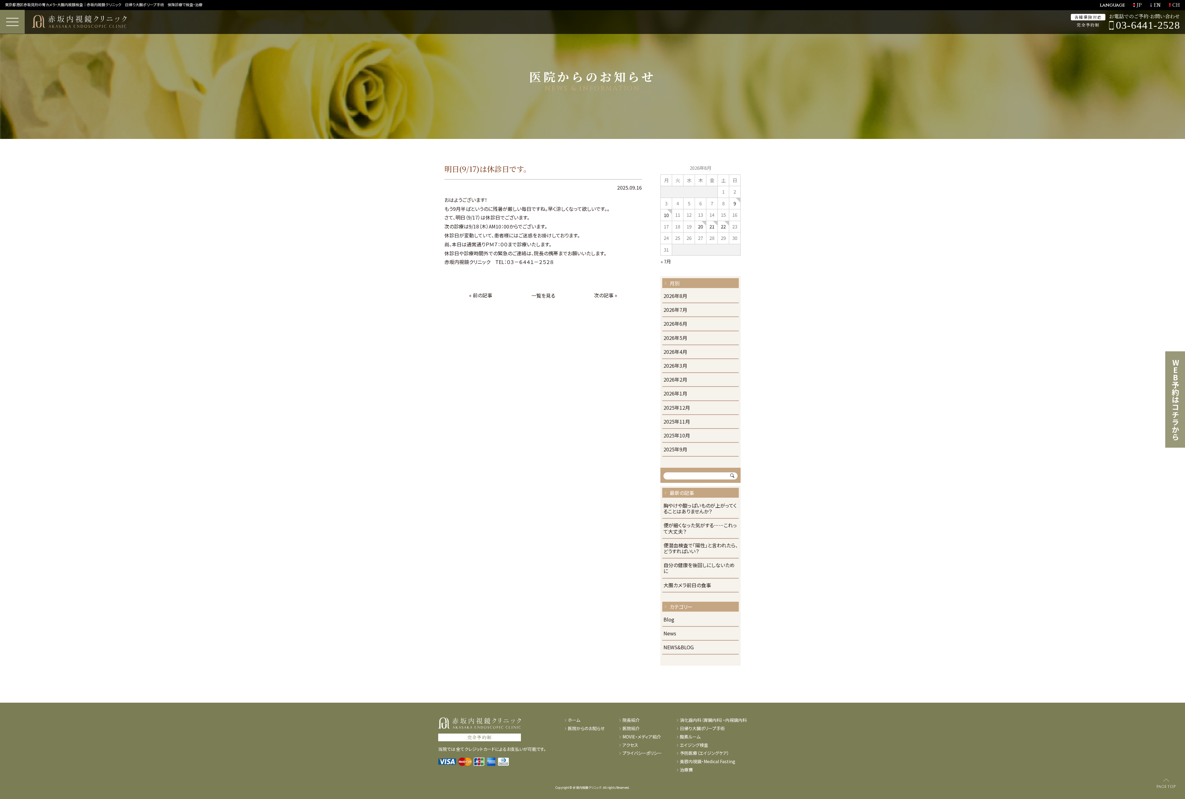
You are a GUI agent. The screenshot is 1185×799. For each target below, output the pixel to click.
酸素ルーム (690, 736)
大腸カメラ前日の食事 (687, 585)
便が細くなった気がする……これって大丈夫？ (700, 528)
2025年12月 (676, 408)
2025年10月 (676, 436)
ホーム (574, 720)
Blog (668, 620)
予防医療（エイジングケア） (704, 753)
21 (711, 226)
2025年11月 (676, 422)
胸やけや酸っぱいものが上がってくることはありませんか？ (700, 509)
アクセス (630, 745)
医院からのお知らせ (586, 728)
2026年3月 (675, 366)
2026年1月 (675, 394)
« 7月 (666, 261)
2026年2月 (675, 380)
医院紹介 (631, 728)
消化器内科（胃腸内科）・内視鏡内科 (713, 720)
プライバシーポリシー (642, 753)
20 (700, 226)
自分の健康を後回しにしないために (699, 568)
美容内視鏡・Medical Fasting (707, 761)
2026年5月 (675, 338)
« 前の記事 (480, 295)
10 (666, 215)
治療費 (686, 769)
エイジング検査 (694, 745)
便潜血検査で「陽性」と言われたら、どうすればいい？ (700, 548)
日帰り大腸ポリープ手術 (702, 728)
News (669, 633)
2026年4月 (675, 352)
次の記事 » (605, 295)
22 (723, 226)
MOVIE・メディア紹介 (641, 736)
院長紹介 (631, 720)
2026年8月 (675, 296)
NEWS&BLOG (678, 647)
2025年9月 (675, 449)
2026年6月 (675, 324)
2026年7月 (675, 310)
